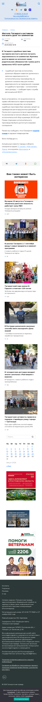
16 (32, 451)
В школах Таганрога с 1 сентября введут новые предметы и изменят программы (20, 246)
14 (24, 451)
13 (20, 451)
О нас (4, 594)
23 (33, 454)
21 (24, 454)
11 (11, 451)
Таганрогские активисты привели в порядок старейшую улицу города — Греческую (20, 419)
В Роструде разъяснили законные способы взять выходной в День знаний (20, 328)
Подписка (5, 588)
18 (11, 454)
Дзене (5, 149)
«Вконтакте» (24, 149)
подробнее (11, 692)
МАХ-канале (32, 147)
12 (15, 451)
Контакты (5, 586)
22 (28, 454)
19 (15, 454)
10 (7, 451)
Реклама (5, 591)
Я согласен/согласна (21, 699)
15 (28, 451)
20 (20, 454)
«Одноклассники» (9, 152)
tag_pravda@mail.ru (21, 16)
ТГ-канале (21, 147)
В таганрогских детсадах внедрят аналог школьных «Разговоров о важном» (20, 374)
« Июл (8, 466)
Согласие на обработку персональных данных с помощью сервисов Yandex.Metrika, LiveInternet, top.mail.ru (20, 668)
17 (7, 454)
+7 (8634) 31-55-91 (21, 14)
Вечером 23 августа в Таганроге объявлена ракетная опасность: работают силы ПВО (19, 203)
